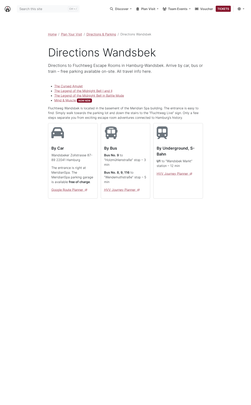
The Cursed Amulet (68, 86)
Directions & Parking (101, 34)
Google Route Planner (68, 190)
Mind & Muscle (65, 100)
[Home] (8, 8)
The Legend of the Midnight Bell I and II (83, 91)
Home (52, 34)
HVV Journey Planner (120, 190)
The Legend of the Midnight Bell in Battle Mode (89, 96)
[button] (120, 9)
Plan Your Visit (71, 34)
